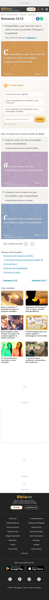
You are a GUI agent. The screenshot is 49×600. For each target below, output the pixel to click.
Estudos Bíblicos (12, 523)
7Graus (19, 588)
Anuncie (24, 553)
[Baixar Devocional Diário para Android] (14, 569)
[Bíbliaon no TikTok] (19, 579)
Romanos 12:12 (10, 280)
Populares (13, 540)
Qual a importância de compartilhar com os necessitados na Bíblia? (22, 110)
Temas (12, 544)
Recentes (36, 540)
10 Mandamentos (36, 518)
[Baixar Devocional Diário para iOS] (35, 569)
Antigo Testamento (13, 536)
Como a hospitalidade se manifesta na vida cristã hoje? (21, 101)
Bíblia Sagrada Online (10, 10)
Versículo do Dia (13, 527)
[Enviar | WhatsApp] (41, 19)
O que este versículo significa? (16, 94)
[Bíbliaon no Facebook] (39, 579)
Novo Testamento (36, 536)
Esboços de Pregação (36, 523)
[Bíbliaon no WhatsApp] (10, 579)
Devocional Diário (36, 531)
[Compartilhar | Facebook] (38, 19)
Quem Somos (36, 549)
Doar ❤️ (16, 507)
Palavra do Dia (12, 531)
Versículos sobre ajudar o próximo (18, 255)
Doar (31, 9)
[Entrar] (38, 9)
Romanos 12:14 (39, 280)
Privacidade (12, 549)
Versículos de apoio (11, 272)
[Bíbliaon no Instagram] (29, 579)
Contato (36, 544)
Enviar (40, 119)
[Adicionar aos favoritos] (46, 19)
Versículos (13, 518)
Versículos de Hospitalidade (15, 268)
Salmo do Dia (36, 527)
